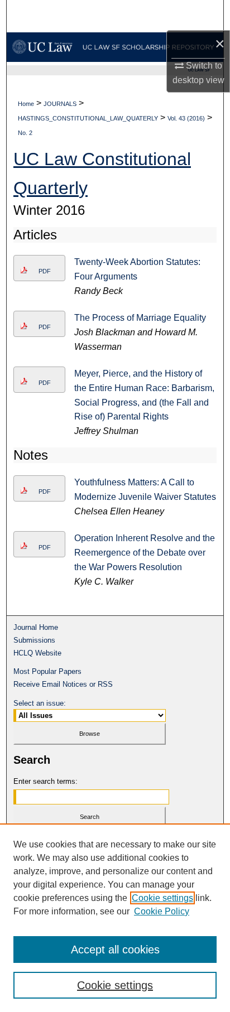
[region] (115, 917)
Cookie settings (162, 898)
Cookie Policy (161, 911)
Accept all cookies (115, 949)
